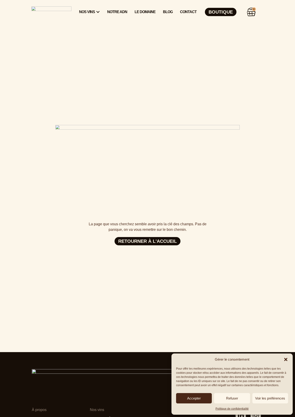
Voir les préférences (270, 398)
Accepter (194, 398)
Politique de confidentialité (232, 408)
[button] (285, 359)
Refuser (232, 398)
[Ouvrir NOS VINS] (98, 12)
